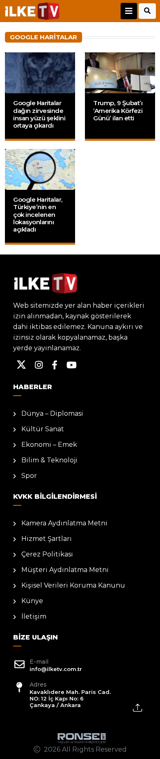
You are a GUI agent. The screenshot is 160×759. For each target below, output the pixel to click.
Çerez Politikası (47, 554)
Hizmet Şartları (46, 539)
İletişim (33, 616)
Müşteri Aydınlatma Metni (65, 570)
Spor (29, 476)
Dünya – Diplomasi (52, 413)
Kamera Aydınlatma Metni (64, 523)
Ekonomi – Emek (49, 444)
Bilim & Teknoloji (49, 460)
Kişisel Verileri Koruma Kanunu (73, 585)
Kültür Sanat (42, 429)
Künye (32, 601)
